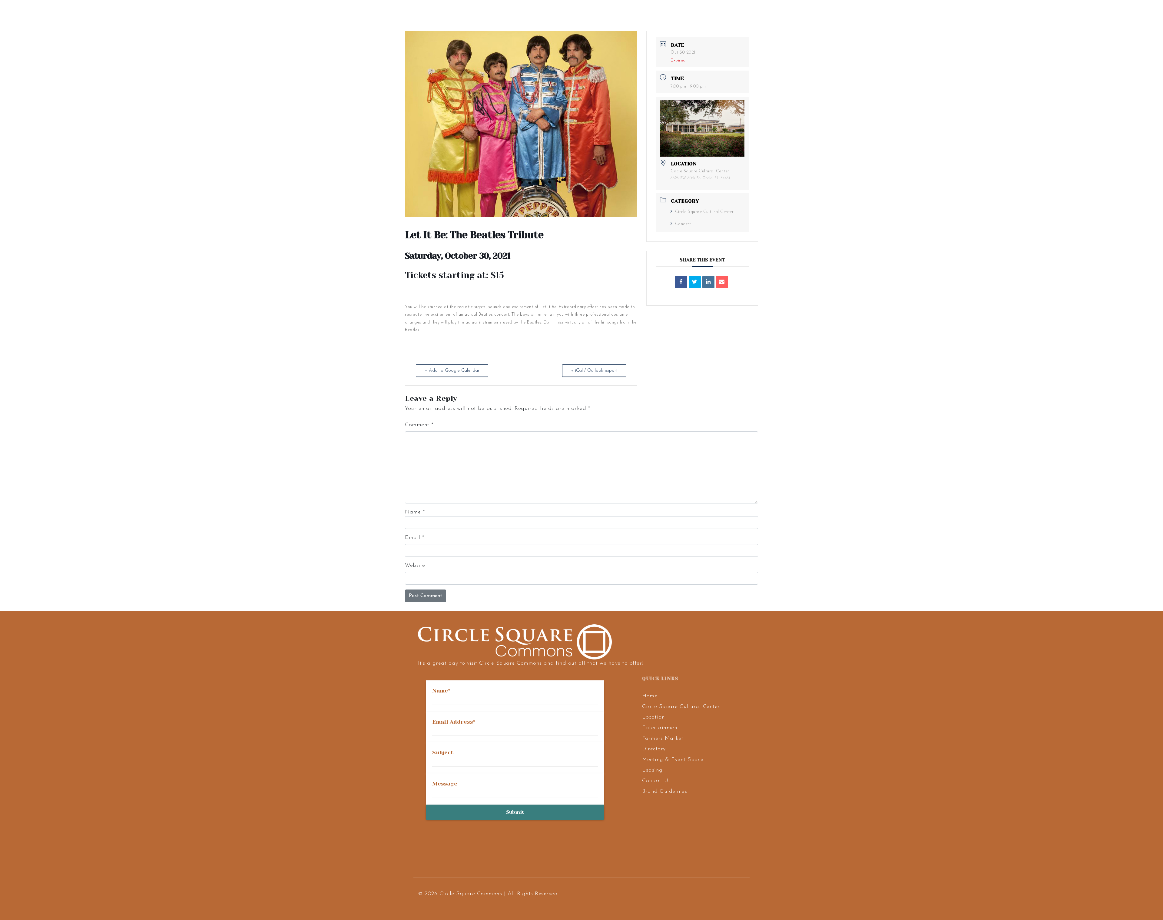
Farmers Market (662, 738)
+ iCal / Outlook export (594, 370)
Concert (683, 224)
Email (415, 537)
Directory (654, 749)
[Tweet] (695, 282)
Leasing (652, 770)
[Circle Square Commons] (63, 14)
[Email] (722, 282)
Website (415, 565)
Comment (419, 425)
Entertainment (660, 728)
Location (653, 717)
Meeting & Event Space (673, 759)
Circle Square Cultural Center (704, 212)
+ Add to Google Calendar (452, 370)
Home (649, 696)
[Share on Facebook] (681, 282)
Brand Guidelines (664, 791)
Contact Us (656, 781)
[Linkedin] (708, 282)
